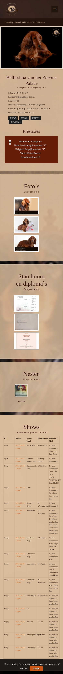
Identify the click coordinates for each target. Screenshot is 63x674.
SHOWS (13, 118)
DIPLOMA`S (16, 122)
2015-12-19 (20, 503)
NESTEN (35, 118)
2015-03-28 (20, 648)
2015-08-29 (20, 564)
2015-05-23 (20, 622)
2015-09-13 (20, 554)
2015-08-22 (20, 580)
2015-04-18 (20, 635)
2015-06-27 (20, 595)
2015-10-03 (20, 538)
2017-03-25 (20, 466)
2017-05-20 (20, 445)
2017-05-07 (20, 459)
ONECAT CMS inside (36, 22)
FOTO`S (24, 118)
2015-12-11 (20, 510)
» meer (18, 448)
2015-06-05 (20, 608)
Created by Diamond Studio (15, 22)
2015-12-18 (20, 487)
